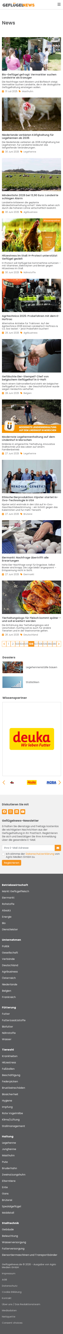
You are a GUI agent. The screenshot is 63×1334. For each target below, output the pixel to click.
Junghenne (9, 1149)
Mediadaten (9, 1310)
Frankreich (9, 997)
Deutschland (10, 965)
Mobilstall (8, 1213)
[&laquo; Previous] (4, 644)
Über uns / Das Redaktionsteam (21, 1304)
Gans (5, 1193)
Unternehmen (11, 940)
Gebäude (8, 1229)
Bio (4, 923)
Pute (5, 1162)
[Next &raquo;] (59, 644)
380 (49, 644)
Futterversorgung (13, 1248)
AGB (4, 1279)
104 (22, 644)
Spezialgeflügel (11, 1206)
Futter (6, 1014)
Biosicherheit (10, 1094)
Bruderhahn (9, 1168)
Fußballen (8, 1069)
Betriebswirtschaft (15, 885)
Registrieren (11, 863)
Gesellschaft (10, 953)
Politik (5, 946)
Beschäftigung (11, 1075)
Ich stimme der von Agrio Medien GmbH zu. (33, 855)
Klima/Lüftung (11, 1119)
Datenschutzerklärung (40, 854)
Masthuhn (8, 1155)
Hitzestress (9, 1062)
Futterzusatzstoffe (14, 1020)
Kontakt (6, 1298)
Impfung (7, 1107)
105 (26, 644)
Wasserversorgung (14, 1242)
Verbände (8, 959)
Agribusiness (10, 971)
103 (17, 644)
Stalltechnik (10, 1223)
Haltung (7, 1136)
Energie (6, 917)
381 (54, 644)
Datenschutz (9, 1285)
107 (36, 644)
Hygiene (7, 1100)
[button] (60, 782)
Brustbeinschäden (13, 1088)
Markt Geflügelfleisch (15, 891)
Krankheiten (9, 1056)
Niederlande (9, 984)
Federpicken (10, 1081)
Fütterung (9, 1007)
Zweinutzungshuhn (13, 1174)
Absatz (6, 910)
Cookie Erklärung (11, 1292)
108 (41, 644)
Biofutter (7, 1026)
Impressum (8, 1273)
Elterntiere (9, 1181)
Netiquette (8, 1316)
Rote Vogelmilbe (12, 1113)
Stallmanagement (13, 1126)
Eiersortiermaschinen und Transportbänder (29, 1255)
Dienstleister (10, 929)
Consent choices (12, 1322)
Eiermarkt (8, 898)
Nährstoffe (9, 1033)
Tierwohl (8, 1050)
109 (45, 644)
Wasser (6, 1039)
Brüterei (7, 1200)
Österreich (9, 978)
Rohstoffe (8, 904)
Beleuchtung (10, 1236)
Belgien (6, 991)
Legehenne (9, 1143)
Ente (5, 1187)
